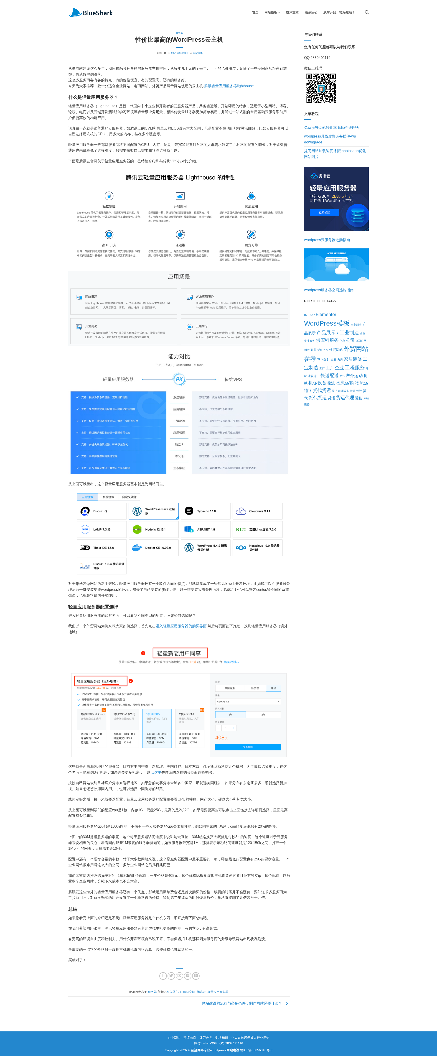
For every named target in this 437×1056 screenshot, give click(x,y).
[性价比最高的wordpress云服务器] (336, 199)
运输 (358, 398)
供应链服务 (327, 340)
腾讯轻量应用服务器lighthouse (229, 86)
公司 (350, 340)
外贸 (325, 350)
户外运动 (354, 375)
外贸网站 (336, 350)
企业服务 (309, 340)
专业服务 (356, 324)
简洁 (334, 391)
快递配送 (329, 375)
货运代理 (345, 397)
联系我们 (311, 12)
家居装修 (353, 359)
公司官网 (361, 340)
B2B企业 (309, 315)
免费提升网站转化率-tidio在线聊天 (331, 128)
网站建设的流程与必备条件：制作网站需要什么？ (242, 1003)
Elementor (326, 314)
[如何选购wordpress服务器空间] (336, 264)
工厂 (322, 368)
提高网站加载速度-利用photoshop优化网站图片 (335, 154)
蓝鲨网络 (198, 53)
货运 (331, 398)
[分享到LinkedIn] (196, 976)
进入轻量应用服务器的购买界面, (182, 626)
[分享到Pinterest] (187, 976)
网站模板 (270, 12)
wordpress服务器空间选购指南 (329, 290)
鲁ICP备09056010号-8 (256, 1050)
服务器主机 (174, 992)
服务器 (179, 32)
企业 (362, 333)
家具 (333, 359)
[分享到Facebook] (163, 976)
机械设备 (317, 382)
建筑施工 (314, 376)
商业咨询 (316, 350)
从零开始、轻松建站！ (339, 12)
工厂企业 (335, 367)
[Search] (367, 12)
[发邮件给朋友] (179, 976)
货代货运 (318, 397)
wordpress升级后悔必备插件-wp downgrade (330, 139)
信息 (342, 340)
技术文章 (292, 12)
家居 (340, 359)
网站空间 (189, 992)
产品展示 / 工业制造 (338, 332)
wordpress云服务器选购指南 (327, 240)
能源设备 (343, 390)
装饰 (353, 390)
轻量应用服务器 (218, 992)
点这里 (155, 772)
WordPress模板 (327, 323)
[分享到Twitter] (171, 976)
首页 (255, 12)
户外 (342, 376)
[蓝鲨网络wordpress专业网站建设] (91, 12)
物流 (331, 383)
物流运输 (345, 382)
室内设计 (323, 359)
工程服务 (355, 367)
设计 (359, 391)
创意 (307, 350)
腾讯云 (201, 992)
